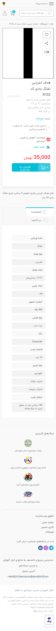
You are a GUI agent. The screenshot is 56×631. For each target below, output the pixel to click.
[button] (12, 13)
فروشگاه (40, 118)
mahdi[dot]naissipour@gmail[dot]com (28, 576)
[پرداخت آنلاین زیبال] (49, 621)
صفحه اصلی (48, 522)
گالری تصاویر (47, 527)
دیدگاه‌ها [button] (37, 220)
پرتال (35, 611)
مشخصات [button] (36, 212)
